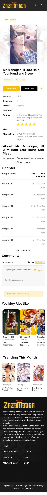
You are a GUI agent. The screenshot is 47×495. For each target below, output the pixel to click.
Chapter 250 (8, 337)
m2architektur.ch (23, 476)
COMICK (27, 451)
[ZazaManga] (14, 5)
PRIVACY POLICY (10, 463)
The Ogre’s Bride (37, 389)
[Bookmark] (41, 88)
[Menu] (42, 5)
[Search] (34, 5)
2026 (19, 96)
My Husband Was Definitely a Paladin (22, 391)
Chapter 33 (7, 240)
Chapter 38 (7, 183)
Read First (11, 88)
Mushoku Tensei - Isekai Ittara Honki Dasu (25, 345)
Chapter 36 (7, 206)
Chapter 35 (7, 217)
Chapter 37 (7, 194)
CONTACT (7, 457)
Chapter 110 (25, 337)
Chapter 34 (7, 228)
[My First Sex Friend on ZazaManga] (8, 372)
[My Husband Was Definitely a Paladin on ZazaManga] (23, 372)
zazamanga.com (24, 486)
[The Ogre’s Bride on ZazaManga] (38, 372)
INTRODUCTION (10, 451)
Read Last (29, 88)
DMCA (26, 463)
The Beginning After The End (9, 344)
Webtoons (20, 80)
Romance (8, 80)
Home (5, 446)
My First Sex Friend (7, 389)
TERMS (27, 457)
